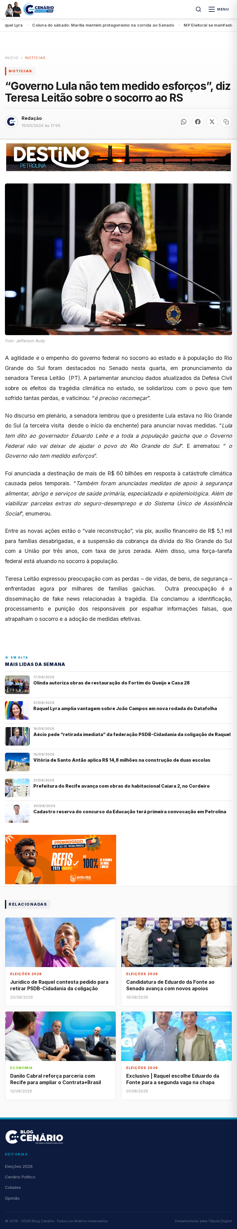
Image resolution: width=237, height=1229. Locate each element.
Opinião (12, 1198)
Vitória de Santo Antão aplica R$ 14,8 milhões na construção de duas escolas (122, 760)
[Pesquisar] (198, 9)
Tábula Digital (220, 1221)
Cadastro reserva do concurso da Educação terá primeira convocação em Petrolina (129, 811)
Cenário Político (20, 1176)
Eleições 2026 (19, 1166)
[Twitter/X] (212, 122)
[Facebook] (198, 122)
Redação (32, 118)
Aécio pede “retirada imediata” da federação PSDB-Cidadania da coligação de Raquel (132, 734)
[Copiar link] (226, 122)
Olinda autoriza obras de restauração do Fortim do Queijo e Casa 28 (112, 682)
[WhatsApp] (183, 122)
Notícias (35, 58)
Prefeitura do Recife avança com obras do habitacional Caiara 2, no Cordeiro (122, 786)
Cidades (13, 1187)
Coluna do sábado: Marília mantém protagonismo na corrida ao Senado (83, 25)
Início (12, 58)
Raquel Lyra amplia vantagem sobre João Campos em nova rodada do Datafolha (125, 708)
